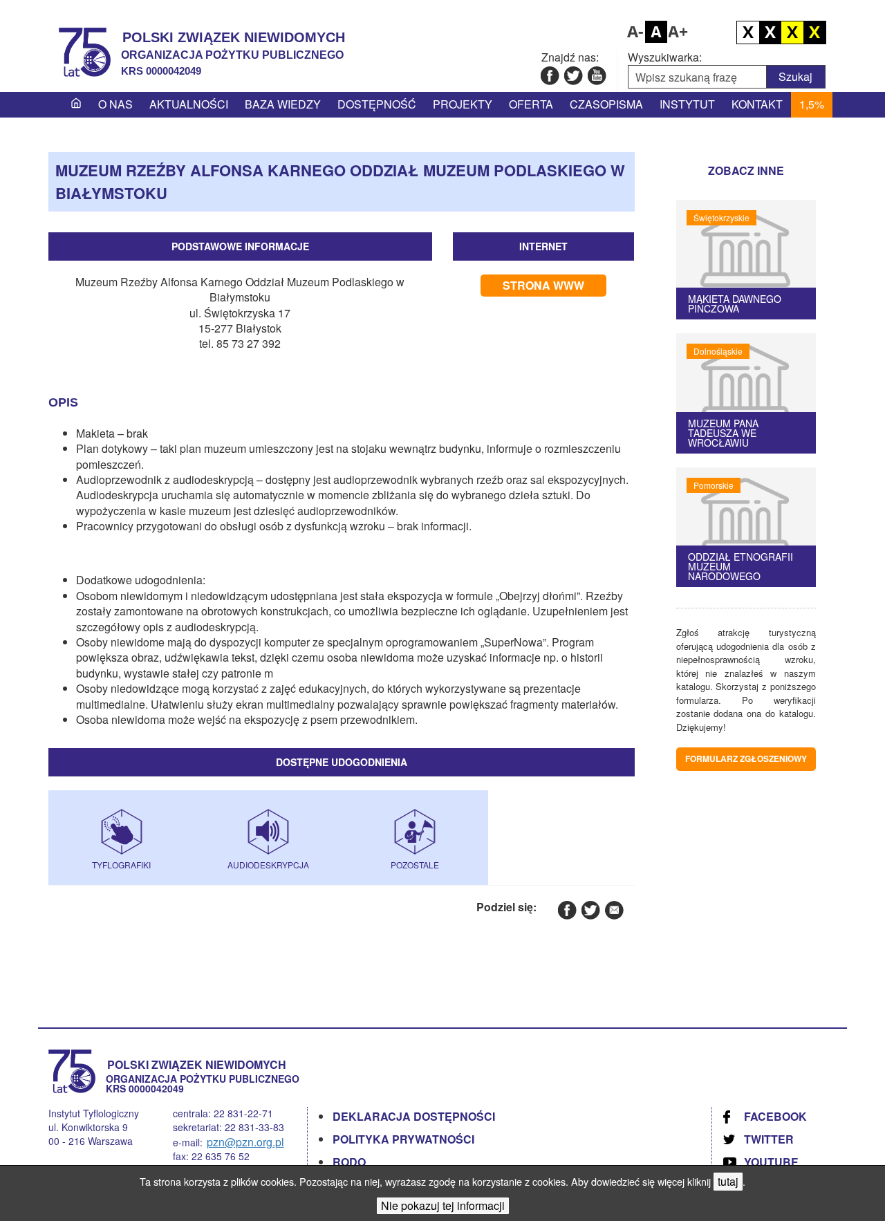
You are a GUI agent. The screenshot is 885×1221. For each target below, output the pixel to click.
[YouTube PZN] (596, 75)
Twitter (769, 1139)
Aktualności (188, 104)
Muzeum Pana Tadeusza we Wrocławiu (723, 432)
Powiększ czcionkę (678, 31)
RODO (349, 1162)
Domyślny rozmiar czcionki (656, 31)
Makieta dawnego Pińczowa (734, 303)
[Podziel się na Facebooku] (567, 910)
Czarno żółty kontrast (792, 32)
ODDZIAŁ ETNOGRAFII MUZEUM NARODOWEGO (740, 566)
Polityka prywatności (403, 1139)
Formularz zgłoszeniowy (746, 758)
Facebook (775, 1116)
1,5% (811, 104)
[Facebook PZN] (549, 75)
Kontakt (757, 104)
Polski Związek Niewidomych (233, 37)
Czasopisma (606, 104)
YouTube (771, 1162)
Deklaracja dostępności (414, 1116)
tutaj (728, 1181)
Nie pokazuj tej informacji (443, 1205)
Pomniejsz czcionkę (634, 31)
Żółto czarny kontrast (814, 32)
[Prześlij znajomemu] (614, 910)
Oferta (531, 104)
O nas (115, 104)
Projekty (462, 104)
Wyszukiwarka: (665, 57)
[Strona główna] (76, 104)
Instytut (687, 104)
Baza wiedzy (283, 104)
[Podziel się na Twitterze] (590, 910)
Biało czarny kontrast (770, 32)
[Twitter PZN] (573, 75)
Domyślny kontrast (748, 32)
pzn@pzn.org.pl (245, 1142)
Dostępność (376, 104)
